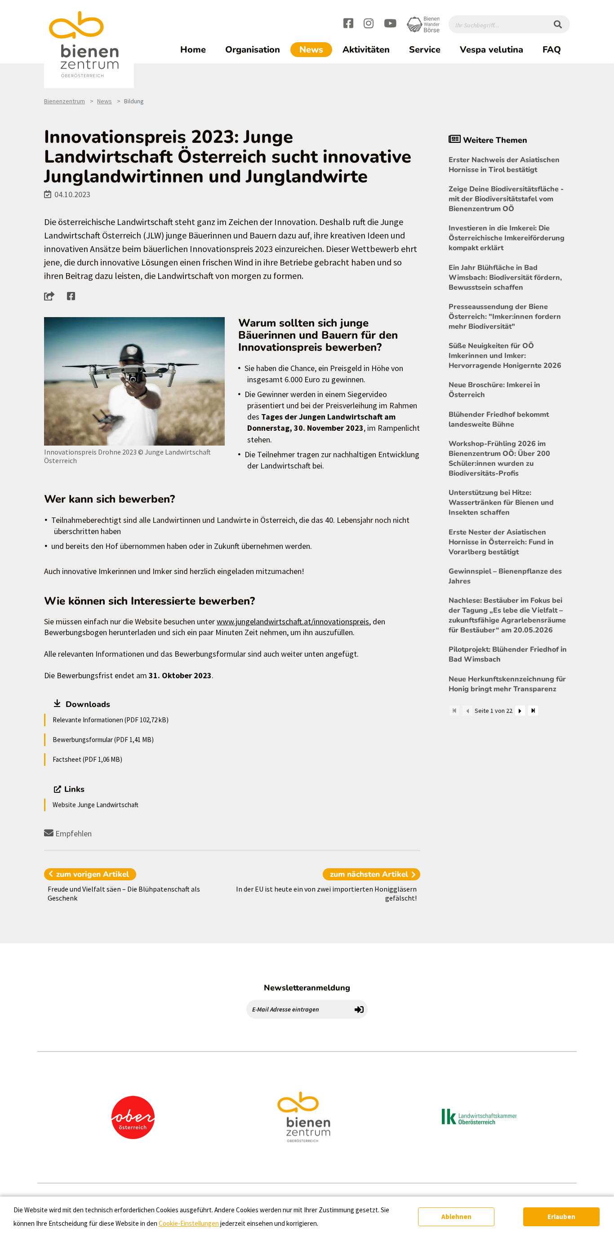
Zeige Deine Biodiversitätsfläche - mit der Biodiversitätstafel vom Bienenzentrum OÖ (506, 199)
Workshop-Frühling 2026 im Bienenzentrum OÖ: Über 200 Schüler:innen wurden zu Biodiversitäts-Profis (499, 458)
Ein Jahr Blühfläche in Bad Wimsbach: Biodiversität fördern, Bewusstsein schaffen (505, 277)
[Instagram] (369, 25)
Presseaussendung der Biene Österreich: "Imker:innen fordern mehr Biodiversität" (505, 316)
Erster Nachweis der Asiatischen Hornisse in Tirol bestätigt (504, 165)
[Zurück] (467, 711)
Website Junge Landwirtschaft (95, 804)
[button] (52, 296)
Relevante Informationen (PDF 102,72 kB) (111, 720)
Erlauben (561, 1216)
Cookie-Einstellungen (189, 1223)
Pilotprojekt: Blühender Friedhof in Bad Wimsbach (508, 654)
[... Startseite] (89, 44)
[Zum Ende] (533, 711)
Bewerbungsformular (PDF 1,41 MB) (103, 739)
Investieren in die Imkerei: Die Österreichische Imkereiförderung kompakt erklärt (507, 238)
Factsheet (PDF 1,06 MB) (87, 759)
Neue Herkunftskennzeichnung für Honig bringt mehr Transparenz (507, 684)
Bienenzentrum (64, 101)
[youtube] (390, 25)
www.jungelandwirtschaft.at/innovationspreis (293, 621)
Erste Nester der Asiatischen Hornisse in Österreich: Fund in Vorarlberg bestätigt (501, 542)
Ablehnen (456, 1216)
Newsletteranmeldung (307, 987)
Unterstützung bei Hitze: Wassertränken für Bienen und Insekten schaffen (501, 502)
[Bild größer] (134, 381)
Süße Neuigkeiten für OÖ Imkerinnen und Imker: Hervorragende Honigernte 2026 (505, 356)
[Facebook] (348, 25)
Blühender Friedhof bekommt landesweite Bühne (499, 419)
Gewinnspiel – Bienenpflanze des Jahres (505, 576)
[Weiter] (520, 711)
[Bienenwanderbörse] (423, 24)
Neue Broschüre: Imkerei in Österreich (494, 390)
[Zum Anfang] (454, 711)
